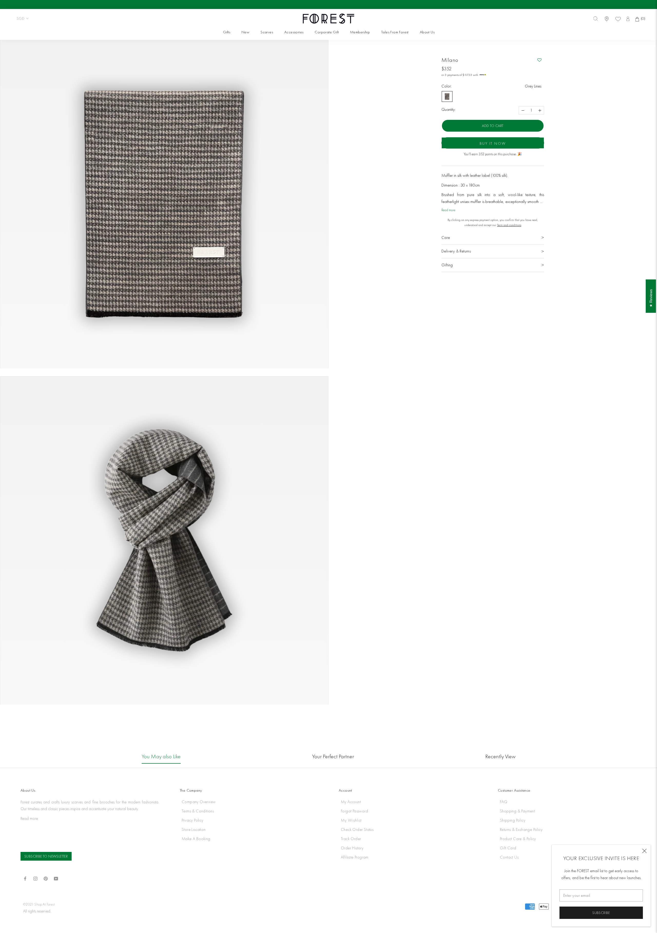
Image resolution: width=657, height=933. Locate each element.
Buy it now (493, 143)
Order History (352, 848)
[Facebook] (25, 878)
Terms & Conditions (198, 811)
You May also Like (161, 756)
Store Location (194, 829)
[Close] (644, 851)
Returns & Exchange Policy (521, 829)
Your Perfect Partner (333, 756)
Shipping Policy (512, 820)
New (245, 32)
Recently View (500, 756)
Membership (360, 32)
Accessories (293, 32)
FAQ (503, 801)
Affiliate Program (355, 857)
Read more (448, 210)
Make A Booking (196, 838)
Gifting (447, 265)
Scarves (266, 32)
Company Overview (199, 801)
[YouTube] (56, 878)
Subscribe (601, 912)
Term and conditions (509, 225)
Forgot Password (354, 811)
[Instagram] (35, 878)
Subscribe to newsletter (46, 856)
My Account (351, 801)
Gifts (226, 32)
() (642, 18)
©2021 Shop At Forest (39, 904)
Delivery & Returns (456, 251)
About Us (427, 32)
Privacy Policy (193, 820)
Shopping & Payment (517, 811)
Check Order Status (357, 829)
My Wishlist (351, 820)
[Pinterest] (46, 878)
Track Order (351, 838)
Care (445, 237)
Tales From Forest (395, 32)
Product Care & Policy (518, 838)
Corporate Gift (326, 32)
